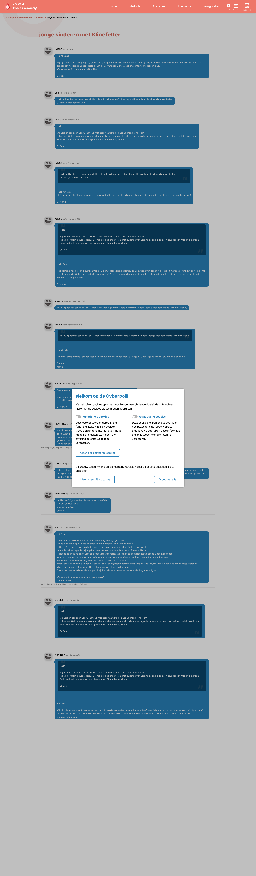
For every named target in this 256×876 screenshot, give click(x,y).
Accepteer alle (167, 479)
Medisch (135, 6)
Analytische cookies (152, 416)
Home (113, 6)
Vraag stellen (212, 6)
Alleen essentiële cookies (95, 479)
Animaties (159, 6)
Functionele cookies (96, 416)
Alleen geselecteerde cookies (97, 452)
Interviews (184, 6)
